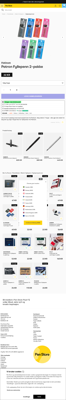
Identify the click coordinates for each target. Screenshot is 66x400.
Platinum (6, 62)
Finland (3, 360)
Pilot (34, 333)
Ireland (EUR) (28, 200)
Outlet (35, 324)
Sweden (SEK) (29, 187)
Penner (3, 14)
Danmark (3, 359)
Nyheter (35, 326)
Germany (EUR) (29, 206)
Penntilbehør (10, 14)
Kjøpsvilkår (4, 334)
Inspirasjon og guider (7, 325)
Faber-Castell (37, 336)
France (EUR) (28, 203)
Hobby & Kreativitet (39, 317)
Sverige (3, 357)
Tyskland (3, 367)
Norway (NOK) (29, 190)
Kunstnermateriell (38, 316)
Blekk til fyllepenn (19, 14)
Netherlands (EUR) (30, 209)
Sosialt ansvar (5, 331)
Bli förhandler (5, 329)
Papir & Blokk (37, 321)
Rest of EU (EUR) (29, 216)
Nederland (4, 366)
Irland (2, 364)
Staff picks (36, 327)
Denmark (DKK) (29, 193)
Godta (39, 397)
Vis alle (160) (37, 341)
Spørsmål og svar (6, 317)
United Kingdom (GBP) (31, 212)
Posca (35, 338)
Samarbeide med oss (7, 327)
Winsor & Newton (38, 339)
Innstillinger (26, 397)
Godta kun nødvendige (13, 390)
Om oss (3, 319)
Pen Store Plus (5, 324)
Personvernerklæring (7, 336)
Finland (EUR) (28, 196)
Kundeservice (5, 315)
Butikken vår (4, 320)
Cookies (3, 337)
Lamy (35, 334)
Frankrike (3, 362)
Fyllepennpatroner (30, 14)
